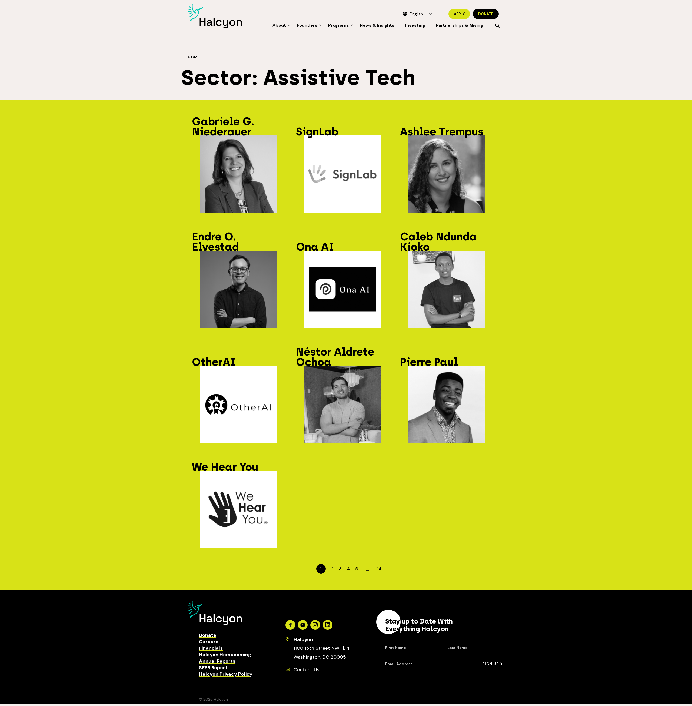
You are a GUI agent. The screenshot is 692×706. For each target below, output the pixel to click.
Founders (307, 25)
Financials (211, 648)
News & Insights (377, 25)
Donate (485, 14)
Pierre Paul (429, 362)
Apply (459, 14)
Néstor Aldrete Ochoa (335, 357)
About (279, 25)
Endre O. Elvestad (215, 241)
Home (194, 57)
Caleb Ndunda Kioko (438, 241)
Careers (208, 641)
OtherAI (214, 362)
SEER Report (213, 667)
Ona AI (315, 247)
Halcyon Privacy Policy (225, 674)
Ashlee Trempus (441, 132)
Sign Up (490, 664)
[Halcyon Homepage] (215, 26)
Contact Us (307, 670)
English (416, 14)
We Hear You (225, 467)
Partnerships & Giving (459, 25)
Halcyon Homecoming (225, 654)
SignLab (317, 132)
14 (379, 569)
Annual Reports (217, 661)
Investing (415, 25)
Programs (338, 25)
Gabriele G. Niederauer (223, 126)
